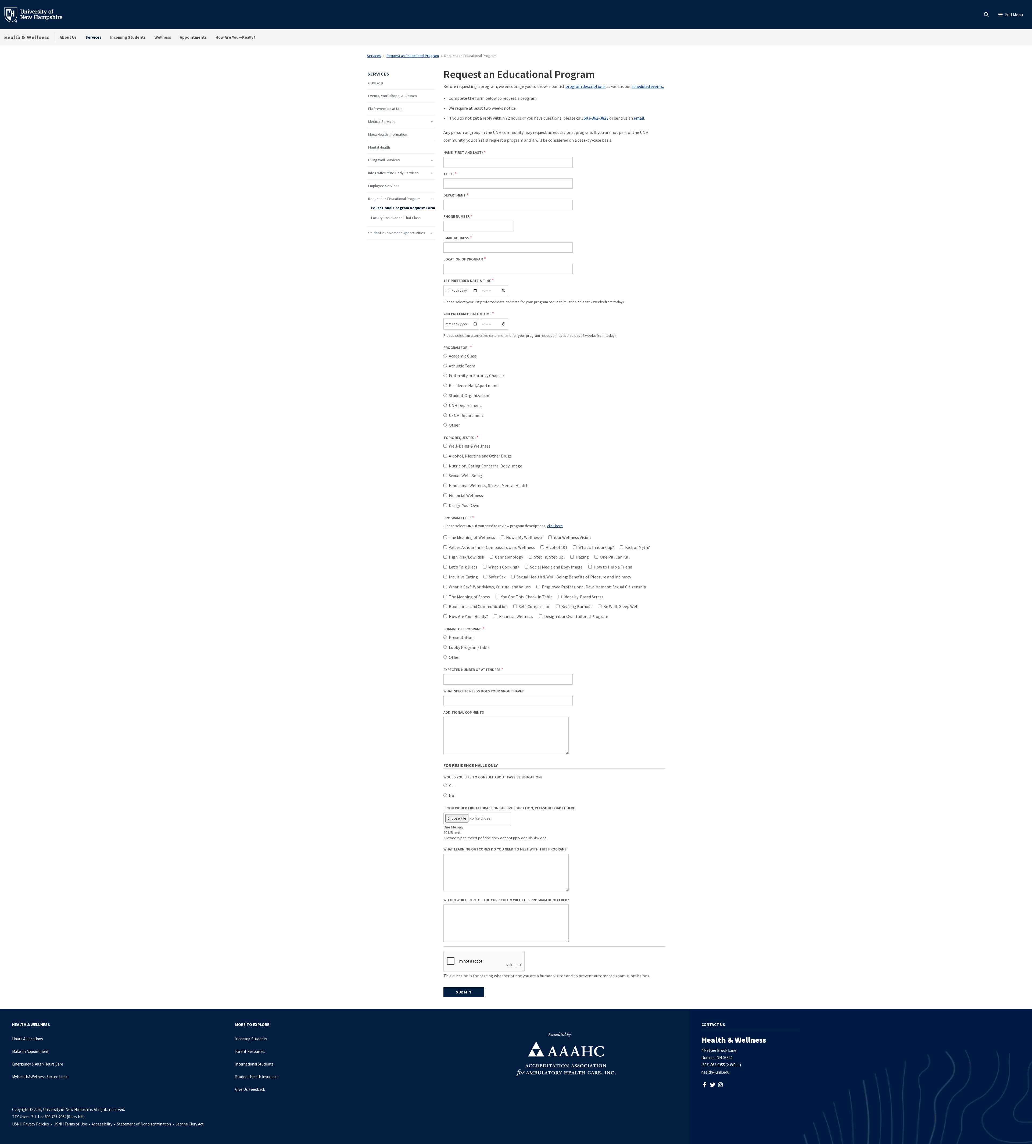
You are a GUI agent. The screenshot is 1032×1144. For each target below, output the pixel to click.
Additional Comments (463, 712)
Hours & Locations (27, 1038)
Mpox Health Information (387, 134)
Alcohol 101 (556, 547)
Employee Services (383, 186)
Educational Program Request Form (403, 208)
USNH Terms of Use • (72, 1124)
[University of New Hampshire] (37, 14)
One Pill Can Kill (615, 557)
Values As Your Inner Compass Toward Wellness (492, 547)
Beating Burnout (576, 606)
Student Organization (469, 395)
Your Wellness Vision (572, 537)
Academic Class (463, 356)
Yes (451, 785)
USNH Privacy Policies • (32, 1124)
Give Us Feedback (250, 1089)
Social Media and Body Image (556, 567)
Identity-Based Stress (583, 596)
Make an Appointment (30, 1051)
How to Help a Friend (613, 567)
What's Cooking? (503, 567)
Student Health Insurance (257, 1076)
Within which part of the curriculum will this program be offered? (506, 900)
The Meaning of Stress (469, 596)
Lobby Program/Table (469, 647)
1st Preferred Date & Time (467, 280)
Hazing (582, 557)
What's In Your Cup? (596, 547)
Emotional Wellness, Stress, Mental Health (488, 485)
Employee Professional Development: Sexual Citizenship (594, 586)
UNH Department (465, 405)
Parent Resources (250, 1051)
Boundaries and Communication (478, 606)
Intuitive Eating (463, 577)
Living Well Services (384, 160)
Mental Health (379, 147)
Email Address (456, 237)
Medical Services (382, 121)
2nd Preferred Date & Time (467, 314)
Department (454, 195)
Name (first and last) (463, 152)
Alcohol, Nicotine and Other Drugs (480, 456)
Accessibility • (104, 1124)
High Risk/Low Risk (466, 557)
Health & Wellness (26, 37)
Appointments (193, 37)
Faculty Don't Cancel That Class (396, 218)
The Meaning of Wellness (472, 537)
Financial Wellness (466, 495)
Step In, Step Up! (549, 557)
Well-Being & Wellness (469, 446)
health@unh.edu (715, 1072)
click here (555, 525)
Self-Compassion (534, 606)
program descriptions (585, 86)
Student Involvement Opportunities (396, 233)
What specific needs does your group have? (483, 691)
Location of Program (463, 259)
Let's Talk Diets (463, 567)
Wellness (163, 37)
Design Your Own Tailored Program (576, 616)
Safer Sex (497, 577)
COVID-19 (375, 83)
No (451, 795)
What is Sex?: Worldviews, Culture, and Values (490, 586)
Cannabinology (509, 557)
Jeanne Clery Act (189, 1124)
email (639, 118)
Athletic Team (462, 366)
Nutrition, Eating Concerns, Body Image (485, 466)
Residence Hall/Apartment (473, 385)
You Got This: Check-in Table (527, 596)
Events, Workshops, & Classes (392, 96)
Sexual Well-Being (465, 475)
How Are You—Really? (235, 37)
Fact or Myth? (637, 547)
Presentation (461, 637)
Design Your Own (464, 505)
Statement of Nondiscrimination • (146, 1124)
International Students (254, 1064)
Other (454, 425)
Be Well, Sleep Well (621, 606)
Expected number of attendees (471, 669)
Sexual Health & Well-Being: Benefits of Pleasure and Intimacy (574, 577)
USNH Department (466, 415)
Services (93, 37)
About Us (68, 37)
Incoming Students (128, 37)
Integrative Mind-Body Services (393, 173)
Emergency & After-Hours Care (37, 1064)
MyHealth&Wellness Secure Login (40, 1076)
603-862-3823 (595, 118)
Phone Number (456, 216)
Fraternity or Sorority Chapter (476, 375)
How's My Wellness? (524, 537)
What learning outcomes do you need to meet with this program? (504, 849)
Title (448, 173)
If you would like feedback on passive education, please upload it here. (509, 808)
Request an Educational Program (412, 55)
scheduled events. (648, 86)
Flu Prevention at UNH (385, 108)
